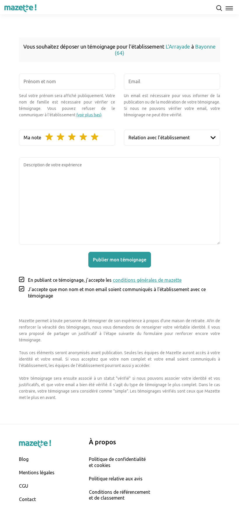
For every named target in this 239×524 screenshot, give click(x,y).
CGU (23, 486)
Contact (27, 499)
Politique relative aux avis (116, 478)
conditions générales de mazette (147, 280)
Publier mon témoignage (119, 259)
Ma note (32, 137)
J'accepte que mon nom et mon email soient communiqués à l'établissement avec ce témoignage (117, 292)
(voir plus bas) (88, 115)
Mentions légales (37, 472)
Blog (24, 459)
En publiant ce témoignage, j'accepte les (105, 280)
